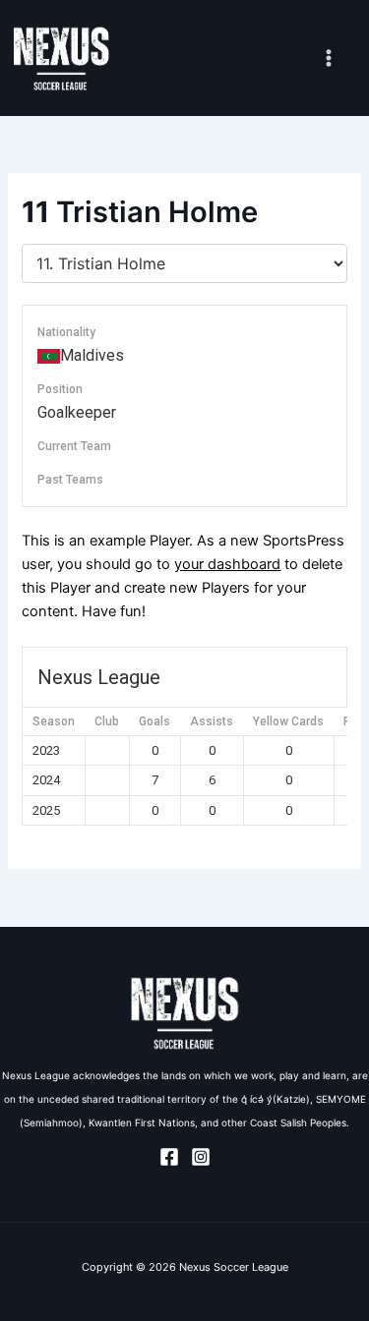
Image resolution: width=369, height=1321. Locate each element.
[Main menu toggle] (328, 58)
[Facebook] (169, 1157)
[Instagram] (201, 1157)
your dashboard (227, 564)
